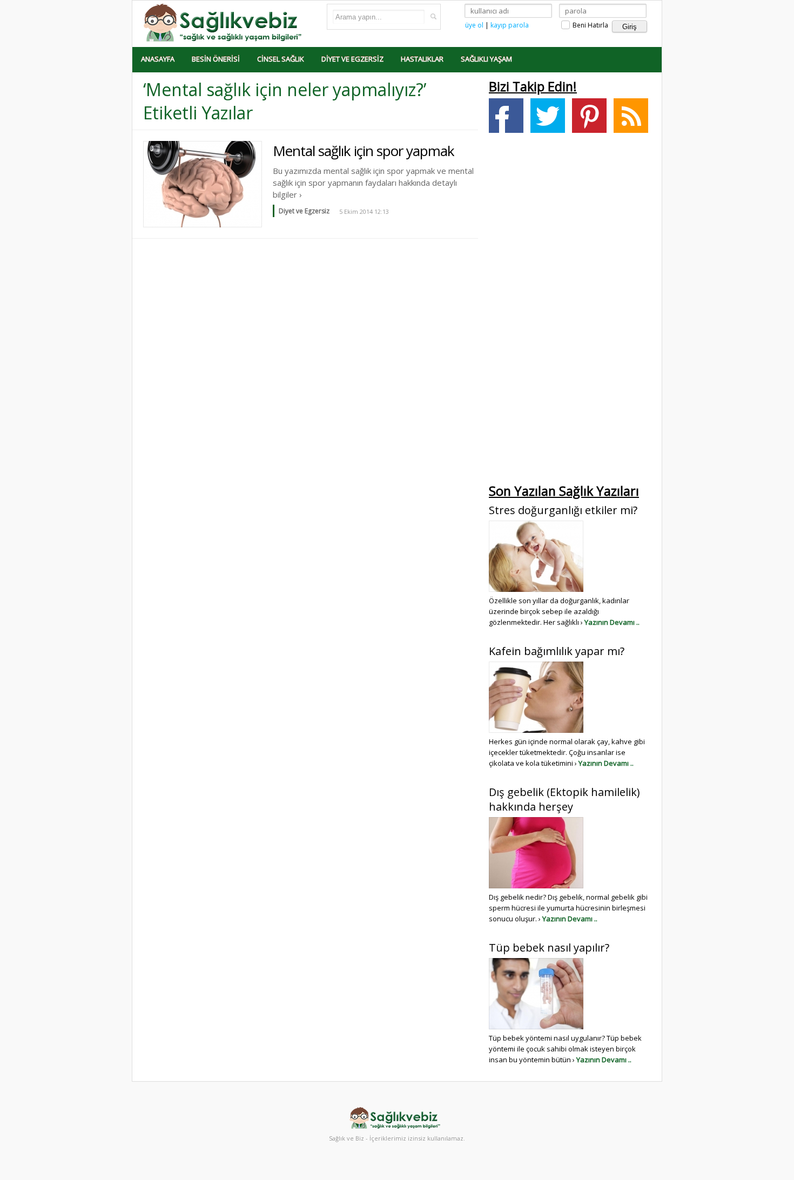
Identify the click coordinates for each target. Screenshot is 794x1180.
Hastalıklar (422, 59)
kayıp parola (509, 25)
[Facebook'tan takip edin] (506, 115)
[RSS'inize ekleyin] (631, 115)
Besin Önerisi (216, 59)
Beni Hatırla (589, 25)
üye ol (474, 25)
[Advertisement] (570, 311)
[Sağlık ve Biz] (224, 21)
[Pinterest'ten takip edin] (589, 115)
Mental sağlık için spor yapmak (363, 150)
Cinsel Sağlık (280, 59)
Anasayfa (157, 59)
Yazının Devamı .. (612, 622)
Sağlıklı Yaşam (486, 59)
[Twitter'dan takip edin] (547, 115)
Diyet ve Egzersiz (352, 59)
